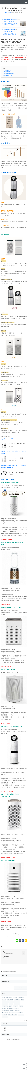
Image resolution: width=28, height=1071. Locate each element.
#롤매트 (3, 997)
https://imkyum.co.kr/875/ (7, 439)
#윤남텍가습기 (17, 1010)
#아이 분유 (4, 999)
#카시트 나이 (15, 1006)
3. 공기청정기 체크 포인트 (8, 73)
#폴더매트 (15, 997)
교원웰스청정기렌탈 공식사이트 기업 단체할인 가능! (9, 31)
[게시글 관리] (10, 936)
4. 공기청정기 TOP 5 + (8, 75)
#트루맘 (22, 999)
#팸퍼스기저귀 (5, 1006)
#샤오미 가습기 (11, 1012)
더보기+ (25, 1020)
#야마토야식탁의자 (5, 1001)
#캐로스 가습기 (5, 1004)
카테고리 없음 (8, 12)
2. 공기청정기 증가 (7, 71)
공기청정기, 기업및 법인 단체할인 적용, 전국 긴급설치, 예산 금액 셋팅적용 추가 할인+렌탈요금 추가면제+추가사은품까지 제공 (9, 34)
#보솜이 (10, 1006)
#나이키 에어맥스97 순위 (15, 1001)
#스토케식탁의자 (21, 997)
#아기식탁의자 (9, 997)
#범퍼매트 (12, 1010)
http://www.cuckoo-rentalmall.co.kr (9, 19)
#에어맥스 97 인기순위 (12, 1014)
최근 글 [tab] (7, 987)
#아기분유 (11, 1004)
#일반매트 (4, 1008)
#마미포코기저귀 (21, 1014)
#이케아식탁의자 (10, 1008)
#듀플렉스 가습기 (5, 1010)
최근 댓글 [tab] (21, 987)
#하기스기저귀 (5, 1012)
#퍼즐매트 (21, 1006)
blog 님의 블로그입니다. (8, 953)
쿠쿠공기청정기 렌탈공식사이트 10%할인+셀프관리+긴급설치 (9, 21)
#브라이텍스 (17, 1008)
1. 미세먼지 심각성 (7, 70)
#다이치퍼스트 (10, 999)
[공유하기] (7, 936)
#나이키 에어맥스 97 (19, 1012)
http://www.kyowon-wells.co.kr (8, 29)
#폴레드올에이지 (17, 1004)
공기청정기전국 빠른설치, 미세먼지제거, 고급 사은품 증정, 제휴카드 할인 (9, 24)
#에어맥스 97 (4, 1014)
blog (14, 2)
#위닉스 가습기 (17, 999)
